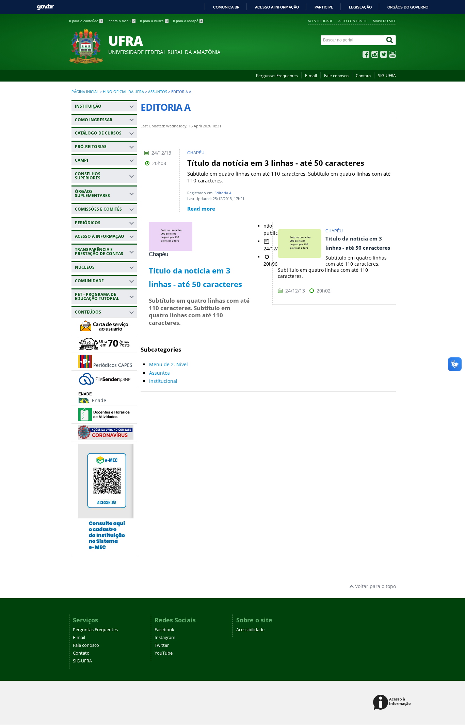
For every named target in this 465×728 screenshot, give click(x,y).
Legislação (360, 7)
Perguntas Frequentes (277, 75)
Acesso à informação (277, 7)
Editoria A (222, 192)
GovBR (45, 7)
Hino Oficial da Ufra (123, 91)
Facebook (164, 630)
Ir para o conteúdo (85, 21)
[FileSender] (104, 382)
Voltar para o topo (375, 586)
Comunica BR (226, 7)
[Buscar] (390, 40)
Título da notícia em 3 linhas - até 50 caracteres (275, 163)
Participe (324, 7)
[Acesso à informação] (393, 702)
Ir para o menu (121, 21)
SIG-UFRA (387, 75)
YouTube (164, 653)
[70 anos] (104, 347)
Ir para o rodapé (188, 21)
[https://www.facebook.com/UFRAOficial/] (366, 56)
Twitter (162, 645)
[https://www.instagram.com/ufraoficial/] (374, 56)
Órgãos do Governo (407, 7)
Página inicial (85, 91)
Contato (363, 75)
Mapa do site (384, 20)
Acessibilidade (320, 20)
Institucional (163, 381)
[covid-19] (105, 436)
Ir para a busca (154, 21)
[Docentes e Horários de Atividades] (104, 418)
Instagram (165, 637)
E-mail (311, 75)
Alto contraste (352, 20)
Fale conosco (336, 75)
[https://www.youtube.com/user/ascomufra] (392, 56)
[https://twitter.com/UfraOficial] (383, 56)
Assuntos (157, 91)
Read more (201, 208)
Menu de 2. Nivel (168, 364)
